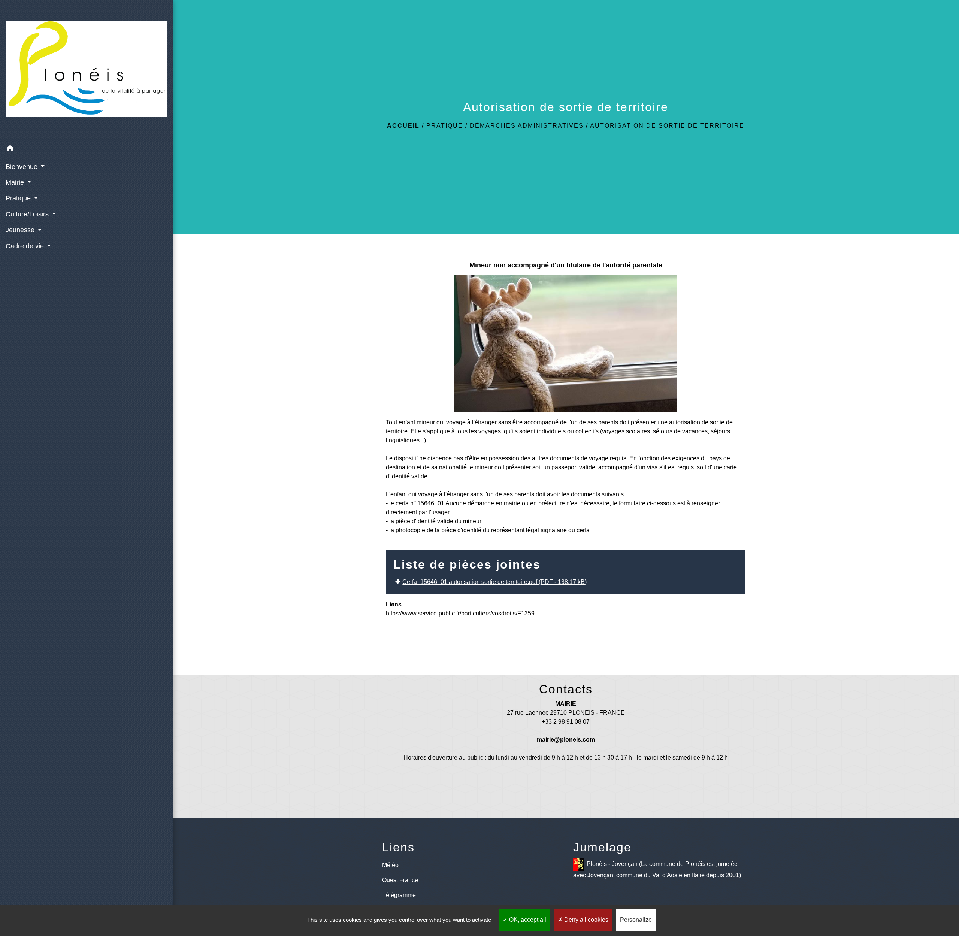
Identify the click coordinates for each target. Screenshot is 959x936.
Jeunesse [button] (21, 230)
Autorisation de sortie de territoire (667, 125)
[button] (86, 149)
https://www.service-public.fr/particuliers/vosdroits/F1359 (460, 613)
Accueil (403, 125)
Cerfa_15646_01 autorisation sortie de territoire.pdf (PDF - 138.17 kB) (490, 582)
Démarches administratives (527, 125)
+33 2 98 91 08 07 (566, 721)
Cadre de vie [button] (26, 246)
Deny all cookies (585, 920)
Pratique (444, 125)
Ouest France (400, 880)
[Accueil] (86, 70)
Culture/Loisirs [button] (28, 214)
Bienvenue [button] (22, 166)
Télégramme (399, 895)
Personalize (636, 920)
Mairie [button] (16, 182)
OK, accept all (527, 920)
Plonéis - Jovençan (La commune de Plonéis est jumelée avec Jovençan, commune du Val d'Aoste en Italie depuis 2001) (657, 869)
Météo (390, 865)
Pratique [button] (19, 198)
